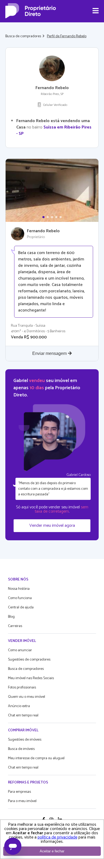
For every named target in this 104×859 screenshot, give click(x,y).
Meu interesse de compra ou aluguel (36, 758)
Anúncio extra (19, 706)
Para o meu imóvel (22, 801)
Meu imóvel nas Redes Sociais (31, 678)
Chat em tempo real (23, 715)
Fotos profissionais (22, 687)
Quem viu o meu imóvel (26, 697)
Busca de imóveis (21, 749)
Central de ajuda (21, 607)
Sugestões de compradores (29, 660)
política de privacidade (57, 837)
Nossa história (19, 589)
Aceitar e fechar (52, 851)
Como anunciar (20, 650)
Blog (11, 617)
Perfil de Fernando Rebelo (66, 36)
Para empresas (19, 792)
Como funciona (20, 598)
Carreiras (15, 626)
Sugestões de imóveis (24, 740)
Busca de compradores (23, 36)
